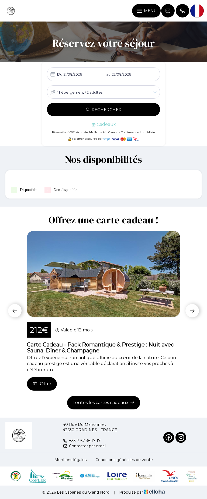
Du (59, 74)
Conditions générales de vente (124, 459)
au (108, 74)
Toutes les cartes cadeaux (101, 402)
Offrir (45, 383)
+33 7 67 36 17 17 (85, 440)
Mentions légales (70, 459)
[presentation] (15, 310)
